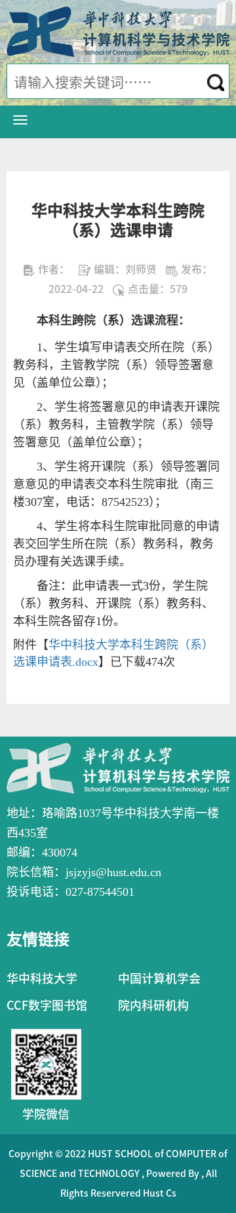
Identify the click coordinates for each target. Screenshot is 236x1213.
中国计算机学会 (159, 978)
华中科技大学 (42, 978)
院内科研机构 (153, 1005)
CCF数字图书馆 (47, 1005)
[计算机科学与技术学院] (118, 31)
